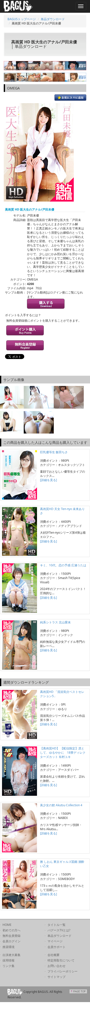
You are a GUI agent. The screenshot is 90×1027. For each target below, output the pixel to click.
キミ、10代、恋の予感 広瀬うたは (63, 565)
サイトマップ (57, 977)
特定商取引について (61, 960)
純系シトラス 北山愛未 (55, 622)
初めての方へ (11, 930)
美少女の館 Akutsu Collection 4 (61, 805)
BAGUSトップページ (22, 19)
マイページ (55, 941)
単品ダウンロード (53, 19)
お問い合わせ (57, 966)
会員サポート (57, 947)
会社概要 (54, 955)
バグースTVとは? (59, 930)
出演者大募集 (11, 955)
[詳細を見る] (48, 480)
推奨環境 (8, 947)
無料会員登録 (11, 936)
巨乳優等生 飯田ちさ (54, 452)
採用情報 (8, 960)
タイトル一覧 (57, 925)
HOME (7, 925)
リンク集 (8, 966)
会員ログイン (11, 941)
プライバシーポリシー (63, 971)
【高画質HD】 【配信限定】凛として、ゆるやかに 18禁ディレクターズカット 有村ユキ (63, 752)
